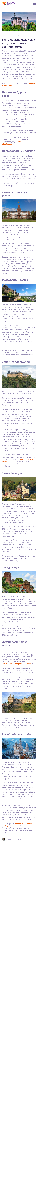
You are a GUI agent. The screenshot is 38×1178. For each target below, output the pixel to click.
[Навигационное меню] (34, 4)
